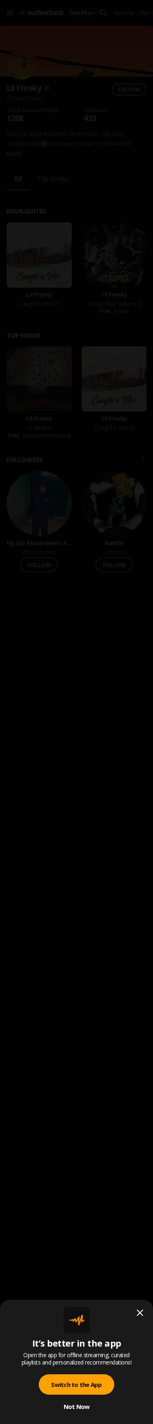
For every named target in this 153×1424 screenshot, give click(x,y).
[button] (76, 712)
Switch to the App (76, 1384)
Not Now (77, 1406)
